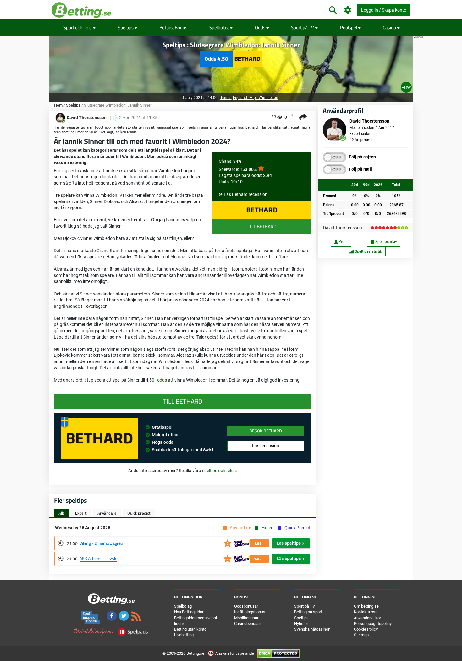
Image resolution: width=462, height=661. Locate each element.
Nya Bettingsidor (188, 611)
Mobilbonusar (246, 617)
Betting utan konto (190, 629)
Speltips (126, 27)
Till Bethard (262, 226)
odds (162, 380)
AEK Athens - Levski (98, 558)
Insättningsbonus (249, 611)
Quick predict (139, 513)
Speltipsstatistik (368, 251)
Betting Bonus (173, 27)
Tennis (225, 98)
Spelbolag (219, 27)
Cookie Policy (366, 629)
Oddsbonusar (246, 606)
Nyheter (301, 623)
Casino (390, 27)
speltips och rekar (219, 470)
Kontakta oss (365, 611)
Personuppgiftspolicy (373, 623)
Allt (61, 513)
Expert (81, 513)
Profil (343, 242)
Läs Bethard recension (245, 194)
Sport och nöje (78, 27)
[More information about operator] (99, 438)
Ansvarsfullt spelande (234, 653)
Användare (107, 513)
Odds (260, 27)
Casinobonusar (247, 623)
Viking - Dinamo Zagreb (101, 543)
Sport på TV (303, 27)
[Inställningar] (348, 10)
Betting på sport (308, 611)
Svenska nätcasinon (312, 629)
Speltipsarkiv (385, 242)
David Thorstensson (342, 227)
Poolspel (349, 27)
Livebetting (184, 634)
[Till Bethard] (261, 210)
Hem (58, 105)
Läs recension (265, 445)
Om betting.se (366, 606)
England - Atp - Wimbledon (255, 98)
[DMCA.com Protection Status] (278, 653)
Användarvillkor (367, 617)
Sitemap (361, 634)
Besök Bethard (265, 430)
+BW (406, 87)
